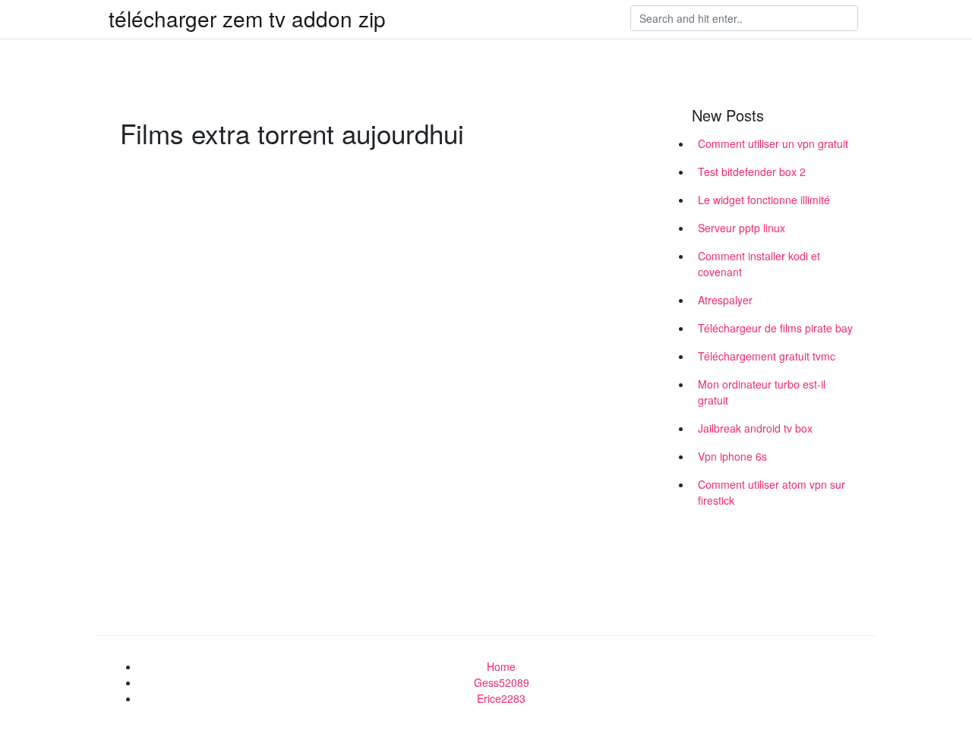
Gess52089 (501, 682)
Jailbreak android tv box (755, 428)
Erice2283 (501, 698)
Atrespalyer (725, 299)
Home (501, 666)
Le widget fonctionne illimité (764, 199)
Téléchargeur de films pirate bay (775, 327)
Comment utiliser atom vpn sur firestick (771, 492)
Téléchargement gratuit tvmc (766, 356)
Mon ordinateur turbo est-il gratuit (761, 392)
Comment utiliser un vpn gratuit (773, 143)
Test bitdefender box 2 (752, 171)
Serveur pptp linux (741, 227)
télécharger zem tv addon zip (247, 18)
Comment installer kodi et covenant (759, 263)
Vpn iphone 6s (732, 456)
